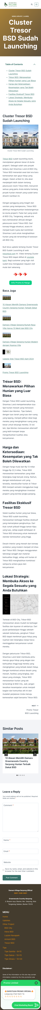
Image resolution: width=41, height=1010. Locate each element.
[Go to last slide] (6, 753)
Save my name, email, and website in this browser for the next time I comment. (21, 870)
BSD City (8, 928)
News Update (17, 16)
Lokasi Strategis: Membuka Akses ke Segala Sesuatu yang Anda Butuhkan (22, 100)
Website (7, 862)
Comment (9, 805)
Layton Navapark (11, 935)
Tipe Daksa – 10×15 (13, 955)
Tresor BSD (9, 943)
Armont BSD (9, 939)
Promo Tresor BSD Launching (15, 372)
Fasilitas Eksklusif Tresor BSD (21, 94)
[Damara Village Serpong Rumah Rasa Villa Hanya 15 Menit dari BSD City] (7, 318)
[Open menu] (36, 4)
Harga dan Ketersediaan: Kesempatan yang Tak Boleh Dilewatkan (21, 87)
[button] (36, 982)
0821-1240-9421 (20, 893)
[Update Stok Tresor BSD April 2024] (7, 352)
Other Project (8, 924)
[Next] (35, 753)
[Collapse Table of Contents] (34, 64)
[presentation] (20, 744)
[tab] (17, 775)
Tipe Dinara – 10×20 (13, 959)
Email (7, 851)
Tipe (4, 948)
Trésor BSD (7, 159)
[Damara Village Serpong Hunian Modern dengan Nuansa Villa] (7, 335)
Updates (6, 920)
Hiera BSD (8, 932)
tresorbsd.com (9, 254)
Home (5, 917)
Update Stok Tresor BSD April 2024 (18, 359)
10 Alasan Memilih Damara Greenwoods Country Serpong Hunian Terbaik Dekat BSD (20, 307)
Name (7, 840)
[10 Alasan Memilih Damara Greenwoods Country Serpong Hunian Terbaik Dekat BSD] (7, 297)
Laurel (26, 16)
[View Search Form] (31, 4)
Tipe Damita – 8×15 (12, 951)
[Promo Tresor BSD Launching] (7, 365)
